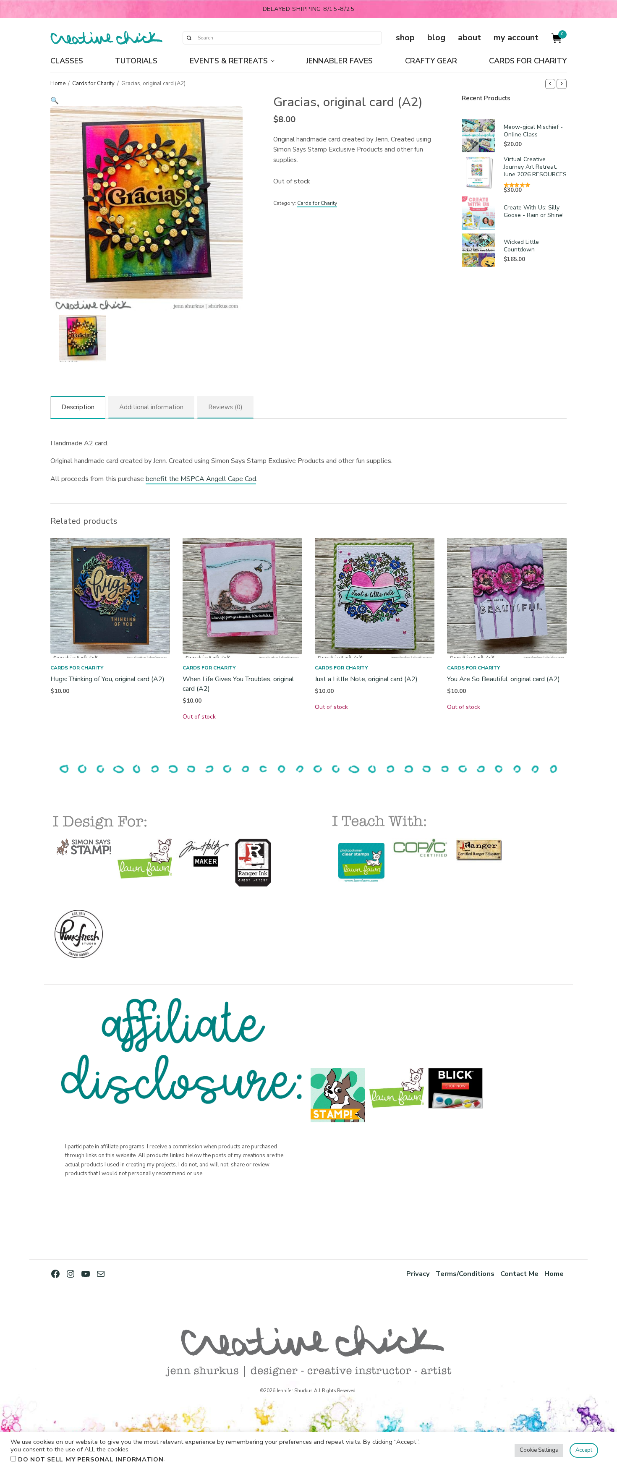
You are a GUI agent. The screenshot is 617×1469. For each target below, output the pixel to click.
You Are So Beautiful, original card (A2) (503, 679)
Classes (66, 61)
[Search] (189, 37)
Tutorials (136, 61)
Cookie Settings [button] (539, 1450)
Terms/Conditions (465, 1273)
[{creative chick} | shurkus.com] (106, 37)
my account (516, 37)
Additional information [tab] (151, 407)
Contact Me (519, 1273)
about (469, 37)
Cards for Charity (528, 61)
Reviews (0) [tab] (225, 407)
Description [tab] (77, 407)
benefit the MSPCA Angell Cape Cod (201, 479)
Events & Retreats (229, 61)
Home (57, 83)
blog (436, 37)
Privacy (418, 1273)
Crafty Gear (431, 61)
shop (405, 37)
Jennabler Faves (339, 61)
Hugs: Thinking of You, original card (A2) (107, 679)
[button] (146, 100)
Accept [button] (583, 1450)
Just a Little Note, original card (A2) (366, 679)
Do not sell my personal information (91, 1459)
